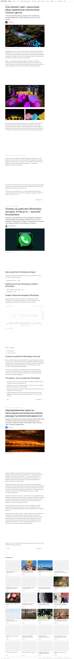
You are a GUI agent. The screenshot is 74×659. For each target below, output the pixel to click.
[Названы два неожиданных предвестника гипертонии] (28, 632)
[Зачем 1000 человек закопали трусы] (12, 632)
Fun (12, 4)
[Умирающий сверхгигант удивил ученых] (45, 567)
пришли (31, 477)
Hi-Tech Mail (16, 206)
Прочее (21, 407)
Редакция (39, 658)
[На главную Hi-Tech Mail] (4, 1)
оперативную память (32, 385)
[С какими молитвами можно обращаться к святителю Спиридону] (28, 567)
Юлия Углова (10, 21)
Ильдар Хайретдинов (12, 225)
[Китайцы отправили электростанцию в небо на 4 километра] (12, 616)
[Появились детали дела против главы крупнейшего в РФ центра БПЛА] (61, 616)
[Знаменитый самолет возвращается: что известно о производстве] (45, 632)
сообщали (12, 543)
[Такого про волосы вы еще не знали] (61, 648)
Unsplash (10, 252)
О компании (4, 658)
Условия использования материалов (47, 658)
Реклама (8, 658)
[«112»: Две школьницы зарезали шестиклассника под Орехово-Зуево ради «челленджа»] (45, 584)
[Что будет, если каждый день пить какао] (12, 600)
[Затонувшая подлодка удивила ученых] (61, 584)
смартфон (16, 385)
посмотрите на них (14, 194)
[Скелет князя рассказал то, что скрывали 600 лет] (12, 567)
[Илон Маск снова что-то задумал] (28, 616)
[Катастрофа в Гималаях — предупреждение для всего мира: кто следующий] (61, 567)
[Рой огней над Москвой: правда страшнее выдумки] (28, 584)
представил (31, 52)
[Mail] (1, 1)
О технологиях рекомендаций (57, 658)
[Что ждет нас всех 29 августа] (12, 648)
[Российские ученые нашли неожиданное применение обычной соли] (45, 648)
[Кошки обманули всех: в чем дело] (28, 648)
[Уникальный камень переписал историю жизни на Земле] (28, 600)
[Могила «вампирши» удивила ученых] (45, 616)
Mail (1, 658)
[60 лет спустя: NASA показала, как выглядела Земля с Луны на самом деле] (45, 600)
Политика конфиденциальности (67, 658)
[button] (25, 36)
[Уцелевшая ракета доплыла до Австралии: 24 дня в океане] (12, 584)
